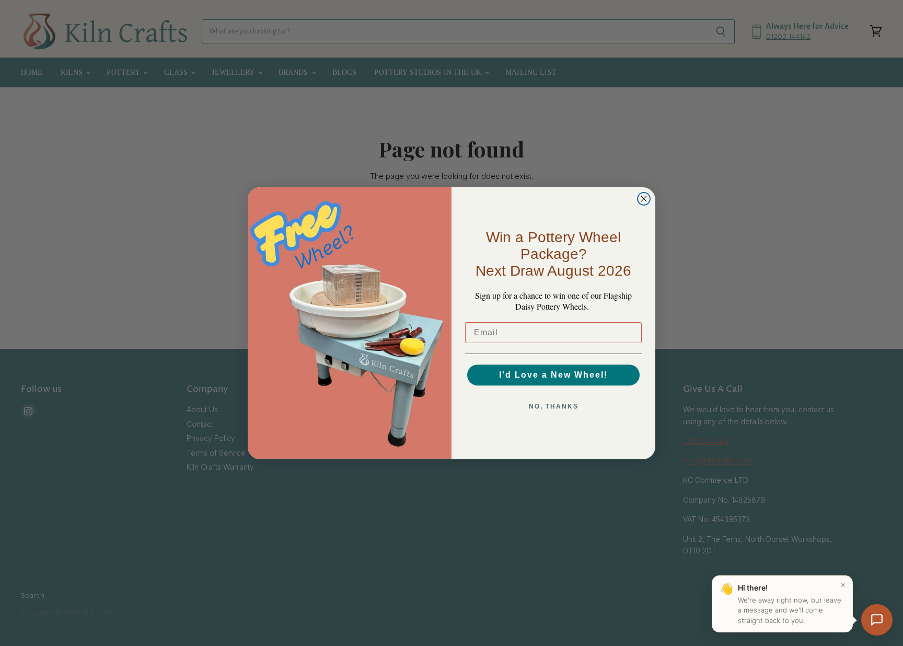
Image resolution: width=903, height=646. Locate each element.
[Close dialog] (644, 198)
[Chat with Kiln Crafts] (877, 620)
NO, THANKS (553, 406)
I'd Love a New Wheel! (553, 374)
